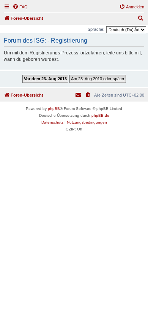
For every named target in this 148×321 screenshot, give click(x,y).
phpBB (54, 108)
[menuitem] (20, 6)
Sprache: (96, 29)
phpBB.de (100, 115)
